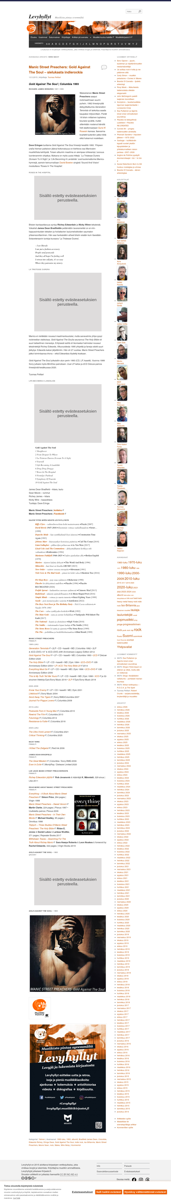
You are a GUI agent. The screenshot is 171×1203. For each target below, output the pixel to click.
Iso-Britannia (89, 1142)
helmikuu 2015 (123, 1105)
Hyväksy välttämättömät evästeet (145, 1192)
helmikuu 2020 (123, 928)
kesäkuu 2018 (123, 987)
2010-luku (132, 578)
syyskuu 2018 (123, 978)
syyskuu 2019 (123, 943)
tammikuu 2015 (123, 1108)
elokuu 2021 (122, 878)
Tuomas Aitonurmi (121, 508)
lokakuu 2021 (122, 872)
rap (132, 630)
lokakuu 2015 (122, 1082)
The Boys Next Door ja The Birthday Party (54, 604)
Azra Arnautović (121, 262)
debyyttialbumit (121, 598)
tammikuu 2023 (123, 828)
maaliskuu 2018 (123, 996)
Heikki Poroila (120, 283)
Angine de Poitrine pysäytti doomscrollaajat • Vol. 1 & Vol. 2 (129, 158)
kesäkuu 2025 (123, 745)
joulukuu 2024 (123, 763)
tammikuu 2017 (123, 1037)
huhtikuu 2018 (123, 993)
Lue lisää (16, 1198)
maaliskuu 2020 (123, 925)
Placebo (38, 583)
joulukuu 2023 (123, 795)
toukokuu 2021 (123, 884)
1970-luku (135, 562)
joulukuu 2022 (123, 831)
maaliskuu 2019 (123, 961)
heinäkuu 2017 (123, 1020)
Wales (57, 1145)
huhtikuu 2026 (123, 718)
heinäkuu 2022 (123, 845)
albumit (75, 1139)
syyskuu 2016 (123, 1049)
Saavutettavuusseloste (107, 1171)
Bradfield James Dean (88, 1139)
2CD (95, 655)
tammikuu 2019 (123, 966)
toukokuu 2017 (123, 1025)
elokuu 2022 (122, 842)
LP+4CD (68, 665)
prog (135, 620)
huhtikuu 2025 (123, 751)
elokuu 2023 (122, 807)
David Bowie (40, 527)
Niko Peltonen (121, 404)
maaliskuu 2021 (123, 890)
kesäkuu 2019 (123, 952)
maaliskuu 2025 (123, 754)
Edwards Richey (35, 1142)
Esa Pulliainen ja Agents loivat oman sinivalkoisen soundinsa (127, 113)
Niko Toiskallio (121, 424)
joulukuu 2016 (123, 1040)
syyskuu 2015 (123, 1085)
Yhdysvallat (124, 647)
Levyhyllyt (40, 16)
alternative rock (128, 595)
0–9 (48, 43)
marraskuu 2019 (124, 937)
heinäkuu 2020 (123, 913)
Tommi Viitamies (121, 466)
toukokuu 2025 (123, 748)
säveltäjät (130, 640)
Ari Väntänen (121, 200)
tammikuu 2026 (123, 727)
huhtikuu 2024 (123, 783)
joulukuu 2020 (123, 898)
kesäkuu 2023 (123, 813)
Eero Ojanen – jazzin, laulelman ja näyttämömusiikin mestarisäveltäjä (129, 63)
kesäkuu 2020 (123, 916)
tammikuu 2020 (123, 931)
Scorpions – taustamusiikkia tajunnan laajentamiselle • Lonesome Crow (128, 105)
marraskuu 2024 (124, 765)
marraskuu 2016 (124, 1043)
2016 (119, 582)
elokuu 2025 (122, 742)
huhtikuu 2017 (123, 1028)
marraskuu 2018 (124, 972)
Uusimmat (43, 37)
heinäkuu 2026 (123, 709)
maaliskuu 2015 (123, 1102)
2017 (124, 583)
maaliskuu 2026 (123, 721)
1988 (137, 568)
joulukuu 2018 (123, 969)
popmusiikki (125, 619)
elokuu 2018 (122, 981)
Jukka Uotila (122, 324)
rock (52, 1145)
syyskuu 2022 (123, 839)
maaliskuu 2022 (123, 857)
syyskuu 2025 (123, 739)
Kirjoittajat (66, 37)
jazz (138, 605)
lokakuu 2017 (122, 1011)
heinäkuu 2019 (123, 949)
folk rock (130, 598)
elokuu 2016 (122, 1052)
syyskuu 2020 (123, 907)
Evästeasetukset (82, 1192)
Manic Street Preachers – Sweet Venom (48, 804)
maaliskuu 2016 (123, 1067)
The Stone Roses (42, 628)
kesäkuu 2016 (123, 1058)
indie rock (79, 1142)
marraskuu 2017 (124, 1008)
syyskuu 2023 (123, 804)
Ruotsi (119, 636)
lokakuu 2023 (122, 801)
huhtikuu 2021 (123, 887)
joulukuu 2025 (123, 730)
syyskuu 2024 (123, 772)
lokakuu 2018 (122, 975)
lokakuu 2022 (122, 836)
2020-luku (125, 586)
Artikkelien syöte (124, 1118)
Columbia (102, 1139)
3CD (97, 676)
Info (98, 1165)
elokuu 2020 (122, 910)
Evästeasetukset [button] (132, 1171)
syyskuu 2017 (123, 1014)
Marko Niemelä (120, 362)
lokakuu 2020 (122, 904)
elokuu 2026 (122, 706)
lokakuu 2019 (122, 940)
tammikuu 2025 (123, 760)
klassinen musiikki (123, 610)
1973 (118, 568)
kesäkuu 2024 (123, 777)
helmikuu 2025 (123, 757)
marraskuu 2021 (124, 869)
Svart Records (121, 640)
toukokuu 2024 (123, 780)
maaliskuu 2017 (123, 1031)
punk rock (126, 630)
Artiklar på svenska (80, 37)
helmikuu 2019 (123, 964)
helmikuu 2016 (123, 1070)
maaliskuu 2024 (123, 786)
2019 (128, 582)
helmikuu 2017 (123, 1034)
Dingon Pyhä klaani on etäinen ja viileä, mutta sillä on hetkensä (129, 669)
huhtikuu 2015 (123, 1099)
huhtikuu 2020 (123, 922)
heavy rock (132, 601)
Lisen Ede (121, 342)
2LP (70, 679)
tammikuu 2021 (123, 896)
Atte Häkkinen (121, 221)
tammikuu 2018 (123, 1002)
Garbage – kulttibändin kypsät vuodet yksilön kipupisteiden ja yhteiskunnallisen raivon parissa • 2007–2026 (127, 146)
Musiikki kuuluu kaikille (102, 37)
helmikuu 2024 (123, 789)
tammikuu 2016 (123, 1073)
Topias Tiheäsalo (121, 487)
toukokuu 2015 (123, 1096)
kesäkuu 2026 (123, 712)
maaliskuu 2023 (123, 822)
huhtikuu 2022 (123, 854)
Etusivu (34, 37)
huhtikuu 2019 (123, 958)
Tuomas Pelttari (54, 77)
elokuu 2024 (122, 774)
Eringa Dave (49, 1142)
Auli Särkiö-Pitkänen (122, 242)
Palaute (128, 1165)
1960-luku (122, 562)
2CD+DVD (86, 662)
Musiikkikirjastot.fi (123, 37)
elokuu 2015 (122, 1088)
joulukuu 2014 (123, 1111)
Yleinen (42, 1139)
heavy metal (122, 601)
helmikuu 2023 (123, 825)
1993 (68, 1139)
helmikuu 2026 (123, 724)
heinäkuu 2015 (123, 1091)
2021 (135, 587)
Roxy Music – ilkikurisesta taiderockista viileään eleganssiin (128, 90)
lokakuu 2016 (122, 1046)
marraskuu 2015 (124, 1079)
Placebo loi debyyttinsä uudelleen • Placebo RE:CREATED (126, 122)
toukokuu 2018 (123, 990)
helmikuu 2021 (123, 893)
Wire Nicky (65, 1145)
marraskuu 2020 (124, 901)
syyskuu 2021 (123, 875)
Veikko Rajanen (120, 549)
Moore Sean (44, 1145)
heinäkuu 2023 (123, 810)
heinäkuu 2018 (123, 984)
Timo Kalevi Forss (122, 445)
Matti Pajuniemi (121, 383)
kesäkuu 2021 (123, 881)
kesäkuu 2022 (123, 848)
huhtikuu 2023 (123, 819)
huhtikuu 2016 (123, 1064)
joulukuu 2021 (123, 866)
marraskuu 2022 (124, 833)
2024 (129, 591)
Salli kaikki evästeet (108, 1192)
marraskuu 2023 (124, 798)
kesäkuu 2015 (123, 1093)
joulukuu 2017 (123, 1005)
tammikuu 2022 (123, 863)
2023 (123, 591)
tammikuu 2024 (123, 792)
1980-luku (128, 567)
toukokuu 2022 (123, 851)
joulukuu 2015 (123, 1076)
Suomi (128, 635)
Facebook (59, 513)
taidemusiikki (122, 642)
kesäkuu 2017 (123, 1023)
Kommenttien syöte (125, 1127)
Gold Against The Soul (64, 1142)
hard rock (137, 598)
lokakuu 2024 (122, 769)
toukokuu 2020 (123, 919)
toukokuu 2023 (123, 816)
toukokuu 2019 (123, 955)
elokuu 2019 (122, 946)
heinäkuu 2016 (123, 1055)
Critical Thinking (36, 735)
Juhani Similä (120, 304)
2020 (132, 582)
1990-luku (61, 1139)
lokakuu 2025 (122, 736)
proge (120, 624)
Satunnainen (54, 37)
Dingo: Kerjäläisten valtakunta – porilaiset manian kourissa (129, 678)
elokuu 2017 (122, 1017)
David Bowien (66, 162)
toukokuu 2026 (123, 715)
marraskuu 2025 (124, 733)
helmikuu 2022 (123, 860)
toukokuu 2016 (123, 1061)
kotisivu (58, 510)
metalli (135, 615)
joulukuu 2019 (123, 934)
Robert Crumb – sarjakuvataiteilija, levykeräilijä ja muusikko (128, 693)
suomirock (137, 636)
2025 (134, 592)
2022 (119, 591)
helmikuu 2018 (123, 999)
